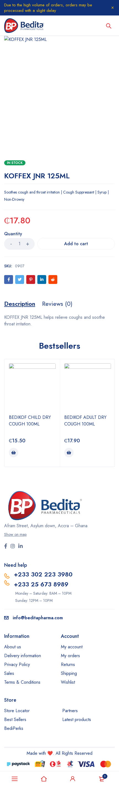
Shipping (69, 673)
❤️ (50, 753)
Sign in (73, 779)
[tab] (19, 303)
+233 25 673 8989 (41, 584)
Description (19, 303)
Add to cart (76, 244)
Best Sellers (15, 719)
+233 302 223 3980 (43, 574)
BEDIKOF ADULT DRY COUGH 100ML (85, 420)
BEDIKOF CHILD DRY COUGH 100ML (30, 420)
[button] (13, 452)
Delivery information (22, 655)
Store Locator (17, 710)
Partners (70, 710)
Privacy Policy (17, 664)
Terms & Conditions (22, 682)
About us (12, 647)
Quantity (13, 234)
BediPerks (13, 728)
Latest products (76, 719)
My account (71, 647)
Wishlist (68, 682)
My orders (70, 655)
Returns (68, 664)
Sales (9, 673)
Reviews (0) (57, 303)
